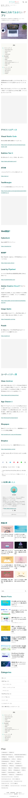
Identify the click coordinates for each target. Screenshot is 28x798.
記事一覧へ (14, 514)
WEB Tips (16, 18)
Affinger (4, 756)
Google (4, 763)
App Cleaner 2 (8, 70)
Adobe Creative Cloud (7, 754)
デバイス (5, 690)
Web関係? (6, 56)
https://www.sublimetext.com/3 (8, 161)
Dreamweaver (5, 761)
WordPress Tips (6, 693)
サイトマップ (21, 794)
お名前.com (20, 774)
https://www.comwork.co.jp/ (10, 508)
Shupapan (7, 71)
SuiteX (4, 772)
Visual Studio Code (8, 49)
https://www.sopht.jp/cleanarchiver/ (10, 395)
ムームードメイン (15, 785)
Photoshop (17, 770)
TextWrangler (7, 54)
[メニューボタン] (26, 2)
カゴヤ (17, 776)
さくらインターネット (7, 776)
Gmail (19, 761)
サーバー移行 (16, 779)
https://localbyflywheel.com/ (8, 279)
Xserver (12, 774)
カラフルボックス (6, 779)
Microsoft (17, 767)
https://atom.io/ (4, 176)
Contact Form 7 (20, 756)
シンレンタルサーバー (7, 781)
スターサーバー (18, 781)
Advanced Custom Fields (20, 754)
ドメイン (5, 700)
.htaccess (4, 752)
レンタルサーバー (7, 703)
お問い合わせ (18, 792)
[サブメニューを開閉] (25, 681)
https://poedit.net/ (5, 336)
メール (24, 785)
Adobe (12, 752)
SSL (4, 678)
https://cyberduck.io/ (6, 246)
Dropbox (6, 73)
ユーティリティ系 (8, 67)
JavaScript (19, 765)
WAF (19, 772)
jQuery (4, 767)
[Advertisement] (14, 109)
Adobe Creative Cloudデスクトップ (12, 62)
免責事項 (16, 794)
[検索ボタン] (23, 2)
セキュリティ (5, 783)
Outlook (4, 770)
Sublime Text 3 (8, 51)
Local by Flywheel (8, 60)
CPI (14, 759)
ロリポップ (5, 787)
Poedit (6, 65)
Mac (18, 467)
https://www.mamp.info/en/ (7, 263)
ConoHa (11, 756)
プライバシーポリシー (8, 794)
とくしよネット (14, 2)
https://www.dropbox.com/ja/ (8, 449)
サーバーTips (6, 697)
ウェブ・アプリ (21, 18)
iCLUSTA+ (18, 763)
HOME (8, 792)
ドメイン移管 (5, 785)
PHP (23, 770)
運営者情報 (12, 792)
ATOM (6, 52)
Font (13, 761)
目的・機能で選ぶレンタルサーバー (10, 706)
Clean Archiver (8, 68)
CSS (19, 759)
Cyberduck (7, 57)
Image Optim (7, 63)
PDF (10, 770)
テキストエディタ (8, 48)
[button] (3, 462)
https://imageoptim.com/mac (8, 319)
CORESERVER (6, 759)
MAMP (6, 59)
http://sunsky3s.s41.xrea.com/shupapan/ (11, 434)
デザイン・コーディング (9, 687)
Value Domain (12, 772)
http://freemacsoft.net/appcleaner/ (9, 418)
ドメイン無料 (14, 783)
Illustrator (5, 765)
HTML (11, 763)
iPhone (12, 765)
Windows (4, 774)
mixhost (24, 767)
